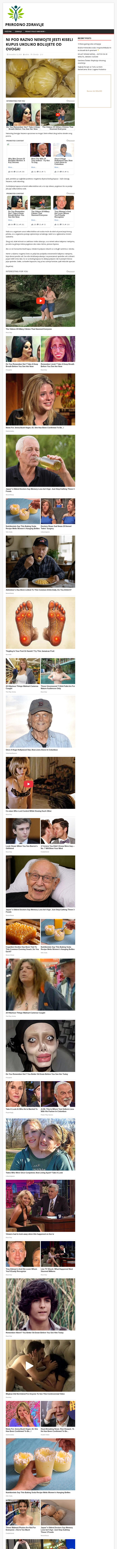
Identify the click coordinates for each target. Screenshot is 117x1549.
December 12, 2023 (15, 54)
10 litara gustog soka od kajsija (89, 44)
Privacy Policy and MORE (35, 31)
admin (27, 54)
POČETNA (8, 31)
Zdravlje (18, 31)
